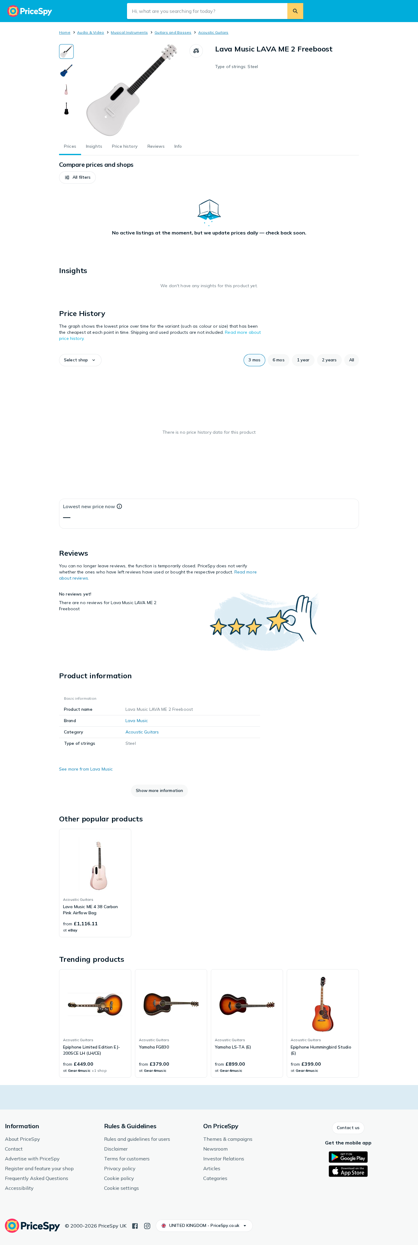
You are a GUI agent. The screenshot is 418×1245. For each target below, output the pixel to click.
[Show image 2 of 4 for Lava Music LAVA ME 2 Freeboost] (66, 70)
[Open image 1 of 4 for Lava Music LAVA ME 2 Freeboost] (131, 90)
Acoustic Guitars (213, 32)
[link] (95, 883)
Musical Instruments (129, 32)
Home (64, 32)
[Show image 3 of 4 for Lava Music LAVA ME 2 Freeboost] (66, 89)
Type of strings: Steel (236, 66)
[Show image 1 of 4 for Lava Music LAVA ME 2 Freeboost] (66, 51)
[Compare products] (196, 51)
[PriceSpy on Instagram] (147, 1225)
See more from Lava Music (86, 769)
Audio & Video (90, 32)
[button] (77, 177)
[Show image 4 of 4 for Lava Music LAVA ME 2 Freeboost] (66, 108)
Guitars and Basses (173, 32)
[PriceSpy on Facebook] (135, 1225)
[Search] (295, 11)
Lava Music (136, 720)
